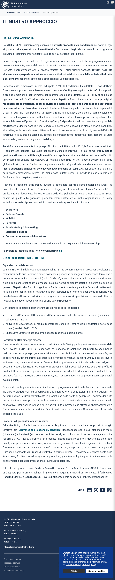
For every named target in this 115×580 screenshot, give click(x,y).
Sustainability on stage (14, 571)
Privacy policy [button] (89, 564)
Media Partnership (12, 567)
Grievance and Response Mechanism (39, 430)
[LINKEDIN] (89, 490)
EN (112, 2)
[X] (103, 490)
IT (108, 2)
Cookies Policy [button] (73, 564)
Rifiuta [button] (74, 571)
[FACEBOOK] (96, 490)
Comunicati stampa (12, 559)
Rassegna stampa (12, 563)
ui (61, 250)
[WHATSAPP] (109, 490)
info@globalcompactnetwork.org (19, 547)
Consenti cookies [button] (96, 571)
